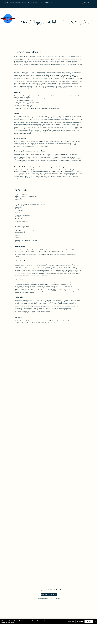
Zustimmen (89, 621)
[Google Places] (70, 2)
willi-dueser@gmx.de (20, 232)
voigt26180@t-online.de (21, 210)
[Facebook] (72, 2)
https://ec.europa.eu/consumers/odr (53, 251)
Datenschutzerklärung (8, 622)
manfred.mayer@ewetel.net (22, 227)
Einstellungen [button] (71, 621)
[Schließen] (95, 621)
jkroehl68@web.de (19, 223)
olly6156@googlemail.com (22, 216)
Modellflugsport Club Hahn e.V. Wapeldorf (49, 590)
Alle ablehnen (80, 621)
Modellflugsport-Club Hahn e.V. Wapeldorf (56, 22)
